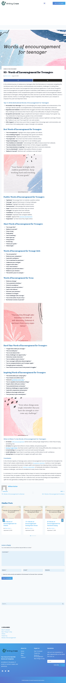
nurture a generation (29, 467)
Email (25, 570)
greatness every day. (18, 380)
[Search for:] (33, 604)
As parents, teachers (39, 463)
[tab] (30, 535)
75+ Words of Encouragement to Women (13, 493)
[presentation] (11, 512)
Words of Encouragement (10, 69)
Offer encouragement (18, 442)
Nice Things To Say (7, 632)
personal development (26, 217)
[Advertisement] (33, 16)
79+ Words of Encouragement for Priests (10, 523)
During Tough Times (11, 448)
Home (22, 651)
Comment (5, 552)
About (22, 653)
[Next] (62, 520)
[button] (44, 3)
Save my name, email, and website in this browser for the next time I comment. (23, 574)
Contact (23, 657)
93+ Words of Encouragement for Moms (53, 493)
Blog (22, 655)
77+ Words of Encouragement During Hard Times (31, 523)
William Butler (8, 76)
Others (3, 634)
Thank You (4, 636)
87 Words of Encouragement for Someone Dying (53, 523)
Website (47, 570)
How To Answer (6, 630)
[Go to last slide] (4, 520)
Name (4, 570)
